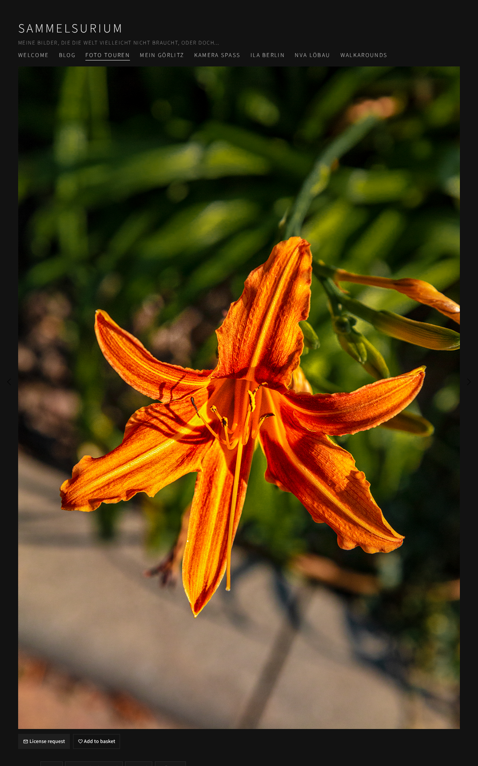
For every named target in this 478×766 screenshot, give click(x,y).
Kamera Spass (217, 55)
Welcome (33, 55)
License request (47, 741)
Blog (67, 55)
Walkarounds (364, 55)
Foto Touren (107, 55)
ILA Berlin (268, 55)
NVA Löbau (312, 55)
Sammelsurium (71, 28)
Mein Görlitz (162, 55)
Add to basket (99, 741)
